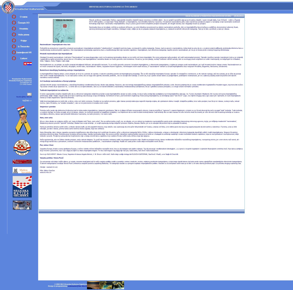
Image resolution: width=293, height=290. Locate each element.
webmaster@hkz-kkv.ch (77, 286)
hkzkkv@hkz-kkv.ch (24, 97)
